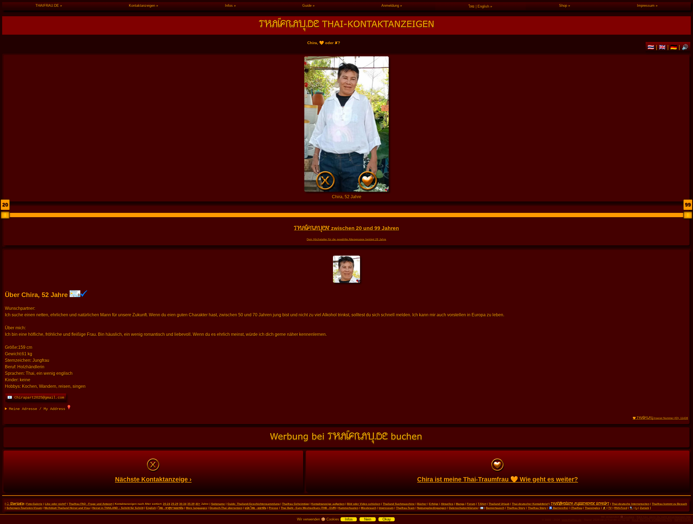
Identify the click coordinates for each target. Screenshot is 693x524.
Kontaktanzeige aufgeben (328, 503)
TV (610, 507)
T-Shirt (482, 503)
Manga (460, 503)
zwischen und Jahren (346, 228)
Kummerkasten (348, 507)
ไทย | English (479, 6)
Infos (229, 6)
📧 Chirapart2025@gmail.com (35, 397)
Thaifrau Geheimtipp (295, 503)
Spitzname (218, 503)
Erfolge (434, 503)
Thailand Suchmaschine (399, 503)
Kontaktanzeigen (142, 6)
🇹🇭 (652, 47)
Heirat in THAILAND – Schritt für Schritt (117, 507)
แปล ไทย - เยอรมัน (255, 507)
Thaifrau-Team (405, 507)
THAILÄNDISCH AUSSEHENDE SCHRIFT (580, 503)
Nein (367, 519)
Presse (273, 507)
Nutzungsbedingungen (431, 507)
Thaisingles (592, 507)
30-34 (183, 503)
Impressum (646, 6)
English (151, 507)
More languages (196, 507)
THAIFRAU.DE (47, 6)
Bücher (422, 503)
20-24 (166, 503)
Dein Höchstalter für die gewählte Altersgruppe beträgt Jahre (346, 239)
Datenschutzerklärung (463, 507)
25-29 (174, 503)
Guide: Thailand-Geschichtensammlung (253, 503)
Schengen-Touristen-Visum (24, 507)
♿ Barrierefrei (558, 507)
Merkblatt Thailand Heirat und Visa (67, 507)
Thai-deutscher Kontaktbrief (530, 503)
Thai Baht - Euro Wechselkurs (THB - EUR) (308, 507)
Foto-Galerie (34, 503)
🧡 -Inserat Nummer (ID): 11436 (660, 417)
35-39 (191, 503)
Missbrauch (368, 507)
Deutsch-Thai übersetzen (226, 507)
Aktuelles (447, 503)
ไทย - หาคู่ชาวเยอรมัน (171, 507)
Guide (307, 6)
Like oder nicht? (55, 503)
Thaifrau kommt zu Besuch (669, 503)
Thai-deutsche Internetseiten (630, 503)
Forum (471, 503)
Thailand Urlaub (499, 503)
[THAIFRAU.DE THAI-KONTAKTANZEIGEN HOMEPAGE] (346, 25)
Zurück (644, 507)
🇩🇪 (674, 47)
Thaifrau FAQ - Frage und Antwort (90, 503)
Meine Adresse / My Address (38, 409)
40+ (197, 503)
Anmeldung (390, 6)
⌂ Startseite (15, 503)
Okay (387, 519)
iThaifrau (576, 507)
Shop (563, 6)
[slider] (5, 215)
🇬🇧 (663, 47)
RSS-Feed (620, 507)
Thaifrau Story (516, 507)
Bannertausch (495, 507)
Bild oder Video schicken (363, 503)
